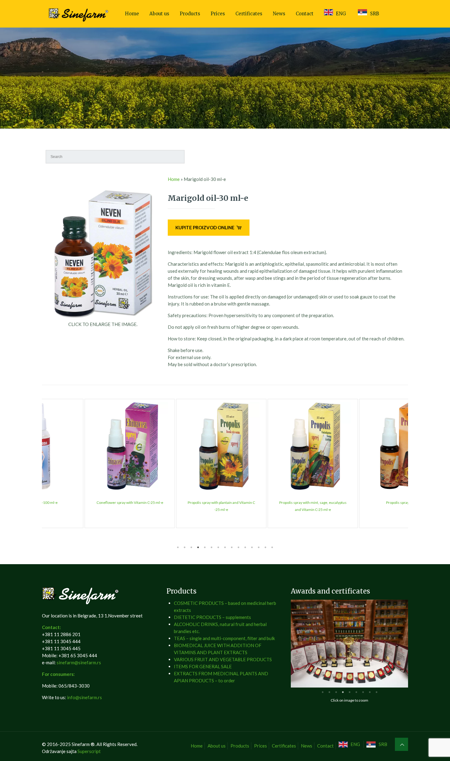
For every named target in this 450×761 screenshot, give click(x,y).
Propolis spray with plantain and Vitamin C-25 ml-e (179, 506)
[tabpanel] (88, 463)
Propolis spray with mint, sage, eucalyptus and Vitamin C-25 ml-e (271, 506)
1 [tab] (178, 547)
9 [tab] (232, 547)
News (306, 745)
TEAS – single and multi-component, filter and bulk (224, 638)
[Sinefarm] (79, 14)
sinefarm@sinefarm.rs (79, 662)
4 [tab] (198, 547)
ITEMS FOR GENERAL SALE (203, 666)
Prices (260, 745)
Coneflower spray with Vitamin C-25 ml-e (87, 502)
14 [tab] (265, 547)
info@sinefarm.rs (84, 697)
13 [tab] (259, 547)
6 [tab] (211, 547)
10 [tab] (238, 547)
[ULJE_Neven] (103, 317)
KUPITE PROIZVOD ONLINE (205, 227)
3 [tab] (191, 547)
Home (174, 179)
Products (240, 745)
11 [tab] (245, 547)
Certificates (284, 745)
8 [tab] (225, 547)
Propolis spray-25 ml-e (362, 502)
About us (217, 745)
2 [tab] (185, 547)
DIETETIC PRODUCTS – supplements (212, 617)
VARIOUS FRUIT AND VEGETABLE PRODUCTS (223, 659)
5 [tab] (205, 547)
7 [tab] (218, 547)
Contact (325, 745)
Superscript (89, 751)
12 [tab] (252, 547)
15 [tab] (272, 547)
